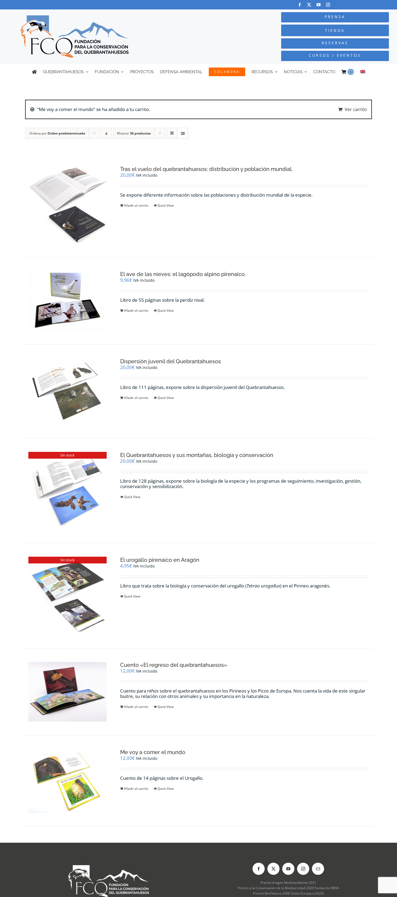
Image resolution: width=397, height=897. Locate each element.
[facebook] (300, 5)
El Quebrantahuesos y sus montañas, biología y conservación (196, 455)
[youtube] (319, 5)
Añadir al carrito (136, 205)
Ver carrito (356, 109)
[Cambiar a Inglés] (362, 72)
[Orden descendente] (106, 133)
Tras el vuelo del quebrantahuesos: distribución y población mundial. (206, 169)
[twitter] (309, 5)
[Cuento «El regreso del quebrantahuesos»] (67, 692)
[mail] (318, 869)
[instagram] (328, 5)
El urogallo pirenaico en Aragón (159, 560)
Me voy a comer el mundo (152, 752)
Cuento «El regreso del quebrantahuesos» (173, 665)
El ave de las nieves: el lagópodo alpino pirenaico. (183, 274)
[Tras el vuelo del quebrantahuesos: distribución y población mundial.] (67, 204)
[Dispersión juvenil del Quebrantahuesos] (67, 391)
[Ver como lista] (182, 133)
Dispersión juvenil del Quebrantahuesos (170, 361)
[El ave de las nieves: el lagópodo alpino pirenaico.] (67, 301)
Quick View (165, 205)
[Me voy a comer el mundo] (67, 781)
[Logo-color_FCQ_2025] (75, 18)
